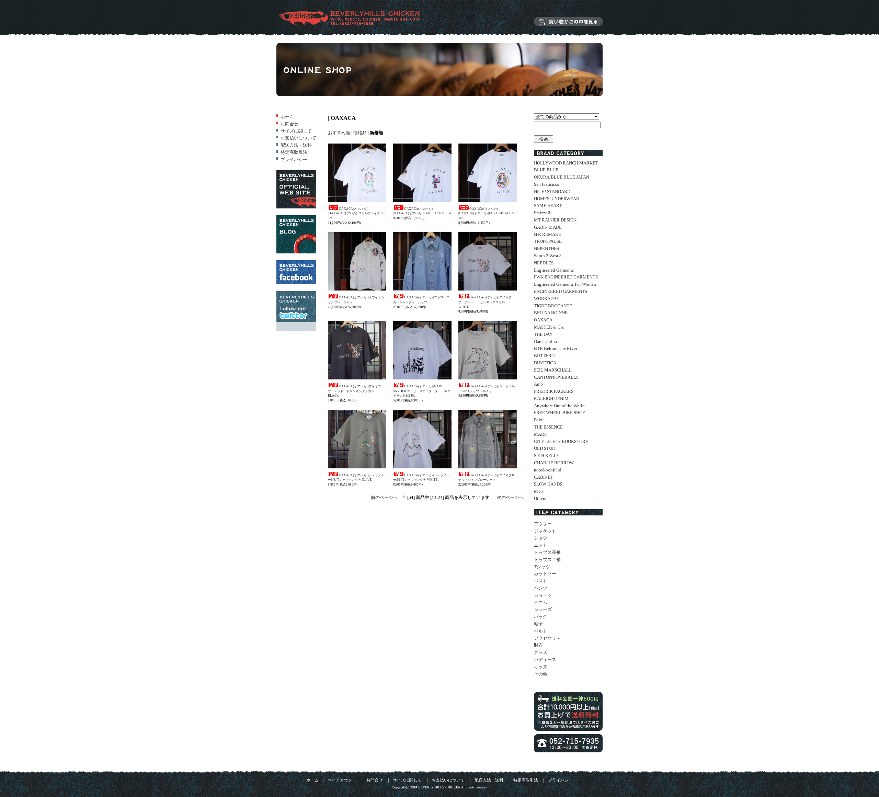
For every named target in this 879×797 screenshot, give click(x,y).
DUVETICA (545, 362)
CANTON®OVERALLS (556, 377)
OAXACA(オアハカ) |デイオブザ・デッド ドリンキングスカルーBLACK (354, 391)
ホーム (287, 116)
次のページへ (510, 497)
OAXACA (543, 319)
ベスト (540, 580)
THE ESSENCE (548, 427)
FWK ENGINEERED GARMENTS (566, 277)
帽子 (538, 623)
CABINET (543, 477)
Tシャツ (542, 566)
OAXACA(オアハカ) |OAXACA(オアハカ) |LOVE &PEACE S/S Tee (487, 213)
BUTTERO (544, 355)
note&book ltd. (548, 469)
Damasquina (545, 341)
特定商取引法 (294, 152)
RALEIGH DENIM (551, 398)
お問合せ (289, 123)
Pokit (539, 419)
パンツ (540, 588)
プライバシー (294, 159)
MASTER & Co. (549, 327)
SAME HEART (548, 205)
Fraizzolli (543, 212)
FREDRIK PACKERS (553, 391)
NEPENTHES (546, 248)
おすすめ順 (339, 132)
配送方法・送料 (296, 145)
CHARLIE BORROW (554, 462)
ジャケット (545, 531)
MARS (540, 434)
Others (540, 498)
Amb (538, 384)
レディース (545, 659)
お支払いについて (298, 137)
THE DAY (543, 334)
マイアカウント (342, 780)
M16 (538, 491)
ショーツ (543, 595)
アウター (543, 523)
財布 (538, 645)
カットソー (545, 573)
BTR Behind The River (555, 348)
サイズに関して (296, 131)
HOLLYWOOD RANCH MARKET (566, 163)
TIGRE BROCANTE (553, 305)
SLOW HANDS (548, 484)
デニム (540, 602)
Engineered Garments (554, 270)
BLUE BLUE (546, 169)
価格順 (360, 132)
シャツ (540, 537)
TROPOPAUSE (548, 241)
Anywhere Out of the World (559, 405)
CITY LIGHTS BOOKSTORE (561, 441)
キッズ (540, 666)
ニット (540, 545)
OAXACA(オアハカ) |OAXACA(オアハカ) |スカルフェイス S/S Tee (356, 213)
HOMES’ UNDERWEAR (556, 198)
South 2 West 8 (548, 255)
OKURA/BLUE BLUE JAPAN (561, 177)
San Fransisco (546, 184)
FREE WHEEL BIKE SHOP (559, 412)
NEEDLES (543, 262)
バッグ (540, 616)
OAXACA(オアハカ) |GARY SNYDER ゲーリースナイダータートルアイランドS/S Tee (421, 391)
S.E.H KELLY (546, 455)
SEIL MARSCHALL (553, 370)
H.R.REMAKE (547, 234)
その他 (540, 673)
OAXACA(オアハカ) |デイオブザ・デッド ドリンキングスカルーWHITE (485, 302)
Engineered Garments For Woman (565, 284)
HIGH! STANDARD (552, 191)
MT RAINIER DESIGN (555, 220)
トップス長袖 (547, 552)
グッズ (540, 652)
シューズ (543, 609)
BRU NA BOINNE (551, 312)
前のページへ (384, 497)
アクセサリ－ (547, 638)
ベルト (540, 631)
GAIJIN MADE (548, 227)
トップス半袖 (547, 559)
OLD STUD (544, 448)
